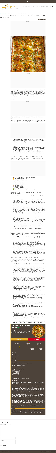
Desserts (30, 6)
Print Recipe (20, 339)
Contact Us (43, 6)
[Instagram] (28, 1)
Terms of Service (16, 451)
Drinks (34, 6)
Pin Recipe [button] (37, 339)
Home (23, 6)
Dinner (26, 6)
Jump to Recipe (42, 19)
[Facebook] (26, 1)
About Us (38, 6)
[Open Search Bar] (52, 6)
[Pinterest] (30, 1)
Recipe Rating (3, 424)
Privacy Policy (48, 6)
